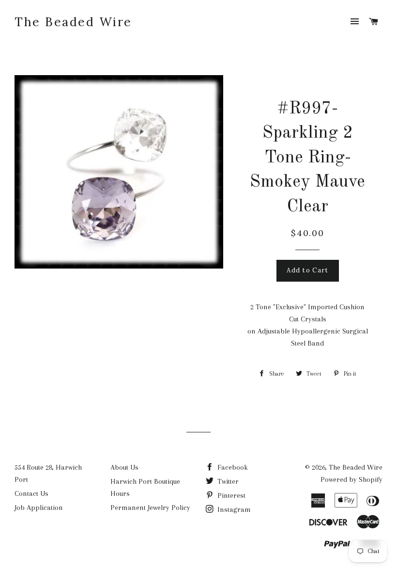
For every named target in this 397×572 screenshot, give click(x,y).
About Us (124, 467)
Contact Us (31, 493)
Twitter (227, 481)
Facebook (231, 467)
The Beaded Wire (73, 22)
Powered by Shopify (351, 479)
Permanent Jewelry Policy (150, 507)
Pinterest (230, 495)
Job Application (39, 507)
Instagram (233, 509)
